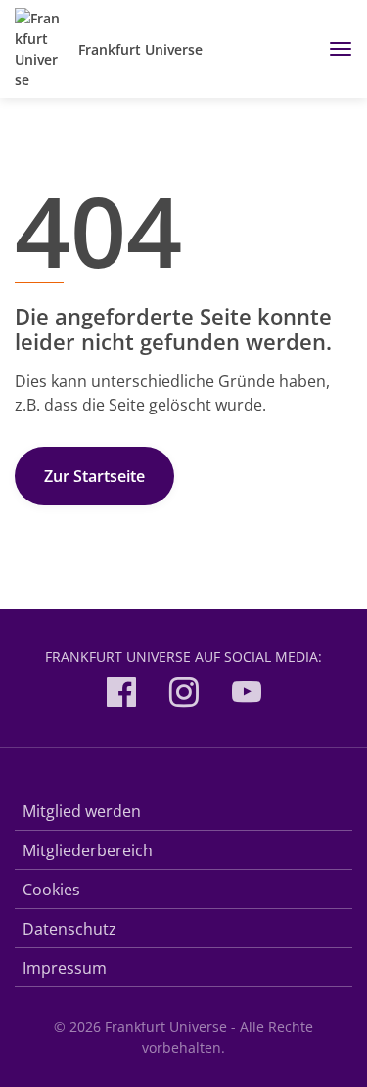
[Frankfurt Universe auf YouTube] (246, 695)
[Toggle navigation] (333, 48)
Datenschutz (69, 928)
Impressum (65, 967)
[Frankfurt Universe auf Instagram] (184, 695)
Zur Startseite (94, 476)
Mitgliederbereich (88, 850)
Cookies (51, 889)
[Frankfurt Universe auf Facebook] (121, 695)
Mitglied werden (82, 811)
